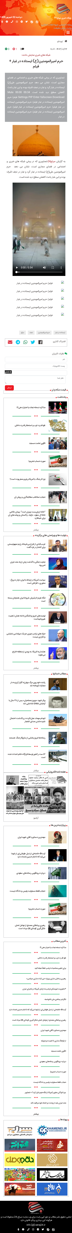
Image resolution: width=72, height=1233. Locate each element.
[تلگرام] (21, 22)
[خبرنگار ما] (2, 22)
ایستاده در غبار (60, 332)
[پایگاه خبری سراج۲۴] (63, 8)
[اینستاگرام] (17, 22)
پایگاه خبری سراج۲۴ (62, 18)
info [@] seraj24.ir (36, 1225)
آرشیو (36, 818)
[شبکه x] (26, 22)
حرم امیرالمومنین (44, 332)
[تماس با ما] (12, 22)
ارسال (9, 387)
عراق (22, 332)
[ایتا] (37, 22)
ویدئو (59, 41)
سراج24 (51, 161)
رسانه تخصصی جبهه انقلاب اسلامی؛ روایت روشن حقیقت (56, 26)
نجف (31, 332)
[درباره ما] (6, 22)
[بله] (31, 22)
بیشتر (36, 530)
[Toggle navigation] (68, 33)
